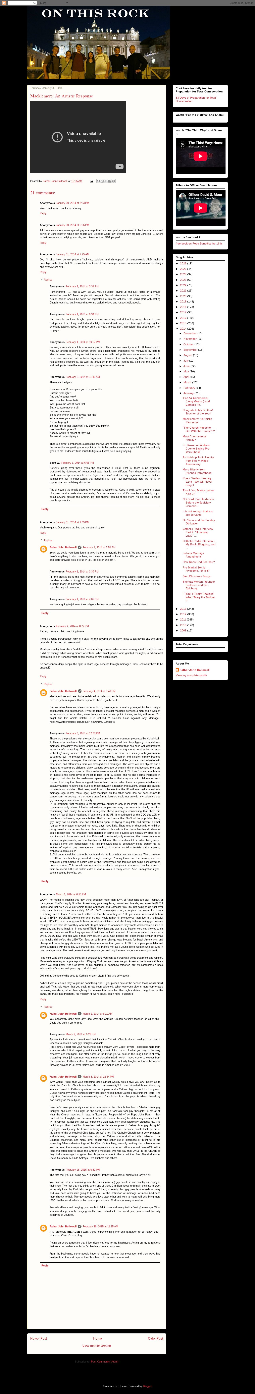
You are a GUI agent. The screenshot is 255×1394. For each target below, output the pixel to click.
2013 (183, 608)
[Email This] (98, 181)
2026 (183, 263)
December (190, 333)
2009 (183, 630)
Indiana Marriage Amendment (193, 555)
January (188, 393)
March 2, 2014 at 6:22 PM (81, 1034)
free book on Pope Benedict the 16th (199, 243)
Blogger (147, 1386)
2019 (183, 301)
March (187, 382)
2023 (183, 279)
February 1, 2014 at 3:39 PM (82, 571)
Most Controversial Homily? (194, 438)
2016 (183, 317)
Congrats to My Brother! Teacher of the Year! (198, 411)
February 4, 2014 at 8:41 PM (99, 691)
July (186, 360)
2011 (183, 619)
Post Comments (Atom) (104, 1361)
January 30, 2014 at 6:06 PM (72, 225)
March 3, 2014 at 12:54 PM (98, 1076)
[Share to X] (106, 181)
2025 (183, 268)
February (189, 387)
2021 (183, 290)
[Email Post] (91, 181)
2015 (183, 323)
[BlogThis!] (102, 181)
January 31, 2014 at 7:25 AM (72, 254)
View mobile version (96, 1346)
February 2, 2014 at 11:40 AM (83, 376)
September (190, 349)
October (188, 344)
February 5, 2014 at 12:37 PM (83, 733)
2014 (183, 328)
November (190, 338)
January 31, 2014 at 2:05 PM (72, 522)
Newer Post (38, 1338)
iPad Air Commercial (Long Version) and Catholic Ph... (196, 401)
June (186, 366)
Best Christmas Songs (197, 576)
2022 (183, 285)
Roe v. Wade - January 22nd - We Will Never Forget (197, 482)
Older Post (155, 1338)
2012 (183, 614)
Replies (48, 279)
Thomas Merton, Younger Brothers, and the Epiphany (199, 585)
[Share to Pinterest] (114, 181)
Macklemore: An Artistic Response (197, 420)
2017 (183, 312)
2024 (183, 274)
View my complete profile (191, 675)
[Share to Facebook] (110, 181)
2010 (183, 625)
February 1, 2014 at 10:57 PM (83, 342)
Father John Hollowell (63, 547)
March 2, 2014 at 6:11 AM (97, 1013)
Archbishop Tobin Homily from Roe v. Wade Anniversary (198, 461)
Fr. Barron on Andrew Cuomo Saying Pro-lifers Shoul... (196, 449)
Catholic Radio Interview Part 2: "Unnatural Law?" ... (198, 532)
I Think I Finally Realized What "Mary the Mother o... (199, 597)
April (186, 376)
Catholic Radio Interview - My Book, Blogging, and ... (199, 544)
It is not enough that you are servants (198, 513)
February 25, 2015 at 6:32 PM (83, 1169)
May (186, 371)
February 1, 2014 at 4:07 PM (82, 599)
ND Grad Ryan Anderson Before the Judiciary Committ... (198, 503)
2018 (183, 306)
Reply (43, 213)
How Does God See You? (199, 561)
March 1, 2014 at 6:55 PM (71, 894)
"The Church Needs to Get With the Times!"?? (199, 429)
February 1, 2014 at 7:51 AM (99, 547)
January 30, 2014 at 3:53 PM (72, 202)
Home (97, 1338)
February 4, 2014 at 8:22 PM (72, 626)
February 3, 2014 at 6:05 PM (77, 462)
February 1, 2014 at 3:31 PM (82, 286)
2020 (183, 296)
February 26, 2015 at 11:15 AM (100, 1226)
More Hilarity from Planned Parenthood (197, 471)
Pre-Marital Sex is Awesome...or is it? (196, 569)
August (188, 355)
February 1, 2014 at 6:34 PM (82, 314)
